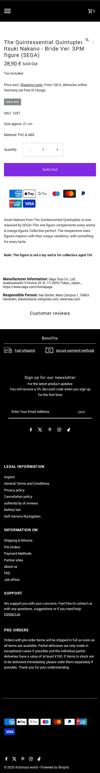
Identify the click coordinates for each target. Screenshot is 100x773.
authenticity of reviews (21, 503)
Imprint (9, 477)
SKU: (7, 113)
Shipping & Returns (18, 540)
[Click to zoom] (87, 40)
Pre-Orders (12, 547)
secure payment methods (75, 350)
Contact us (12, 614)
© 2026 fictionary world (21, 767)
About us (10, 567)
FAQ (7, 573)
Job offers (12, 580)
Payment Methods (17, 553)
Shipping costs (31, 85)
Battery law (12, 510)
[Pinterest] (50, 430)
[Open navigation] (17, 11)
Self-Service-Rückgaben (22, 516)
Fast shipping (25, 350)
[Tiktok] (68, 430)
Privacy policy (14, 490)
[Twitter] (40, 430)
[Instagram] (59, 430)
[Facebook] (31, 430)
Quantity (10, 149)
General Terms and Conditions (26, 483)
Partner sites (13, 560)
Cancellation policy (18, 497)
